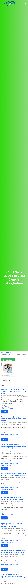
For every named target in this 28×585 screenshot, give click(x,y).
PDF (5, 411)
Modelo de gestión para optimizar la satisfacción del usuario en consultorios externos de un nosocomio (13, 526)
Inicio (2, 352)
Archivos (8, 352)
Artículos (3, 385)
